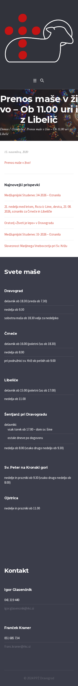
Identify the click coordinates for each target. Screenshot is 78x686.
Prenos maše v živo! (17, 163)
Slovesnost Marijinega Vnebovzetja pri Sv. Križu (35, 246)
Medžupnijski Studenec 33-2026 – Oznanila (32, 234)
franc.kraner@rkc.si (17, 646)
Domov (4, 129)
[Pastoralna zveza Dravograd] (39, 38)
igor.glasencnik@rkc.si (19, 608)
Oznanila (17, 129)
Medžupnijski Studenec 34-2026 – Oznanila (32, 195)
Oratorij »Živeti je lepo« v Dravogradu (29, 223)
